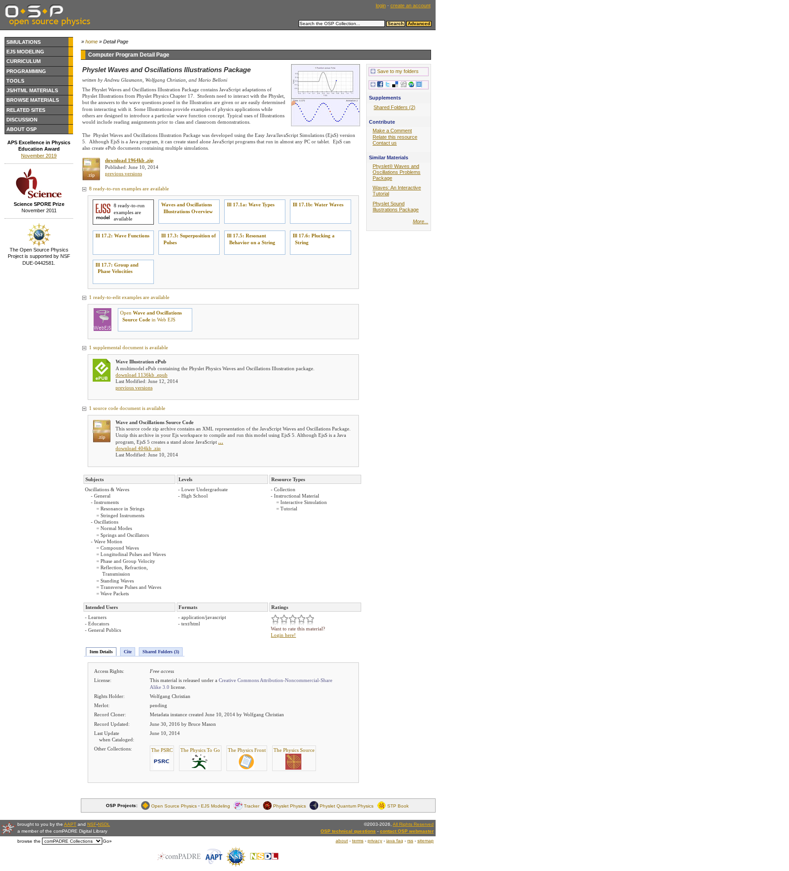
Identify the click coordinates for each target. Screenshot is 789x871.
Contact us (385, 143)
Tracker (251, 805)
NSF (91, 824)
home (91, 41)
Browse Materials (32, 100)
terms (357, 840)
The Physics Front (247, 750)
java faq (394, 840)
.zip (91, 175)
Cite (128, 651)
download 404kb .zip (138, 448)
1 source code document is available (126, 408)
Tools (15, 81)
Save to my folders (398, 71)
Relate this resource (395, 137)
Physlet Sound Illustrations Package (396, 206)
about (342, 840)
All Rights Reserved (413, 824)
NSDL (104, 824)
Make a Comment (392, 130)
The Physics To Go (200, 750)
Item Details (101, 651)
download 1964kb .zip (129, 160)
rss (410, 840)
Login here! (283, 635)
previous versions (123, 173)
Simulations (23, 42)
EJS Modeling (25, 51)
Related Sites (25, 110)
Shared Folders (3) (160, 651)
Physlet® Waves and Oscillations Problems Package (397, 172)
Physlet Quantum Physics (346, 805)
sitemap (425, 840)
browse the (29, 841)
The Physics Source (294, 750)
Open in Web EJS (151, 316)
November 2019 (39, 155)
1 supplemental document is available (128, 347)
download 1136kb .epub (142, 375)
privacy (375, 840)
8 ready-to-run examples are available (128, 188)
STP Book (398, 805)
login (381, 5)
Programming (26, 71)
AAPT (70, 824)
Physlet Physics (289, 805)
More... (420, 221)
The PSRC (162, 750)
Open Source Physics (174, 805)
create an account (410, 5)
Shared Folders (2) (394, 107)
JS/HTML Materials (32, 90)
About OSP (21, 129)
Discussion (21, 119)
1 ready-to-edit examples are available (128, 297)
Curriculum (23, 61)
